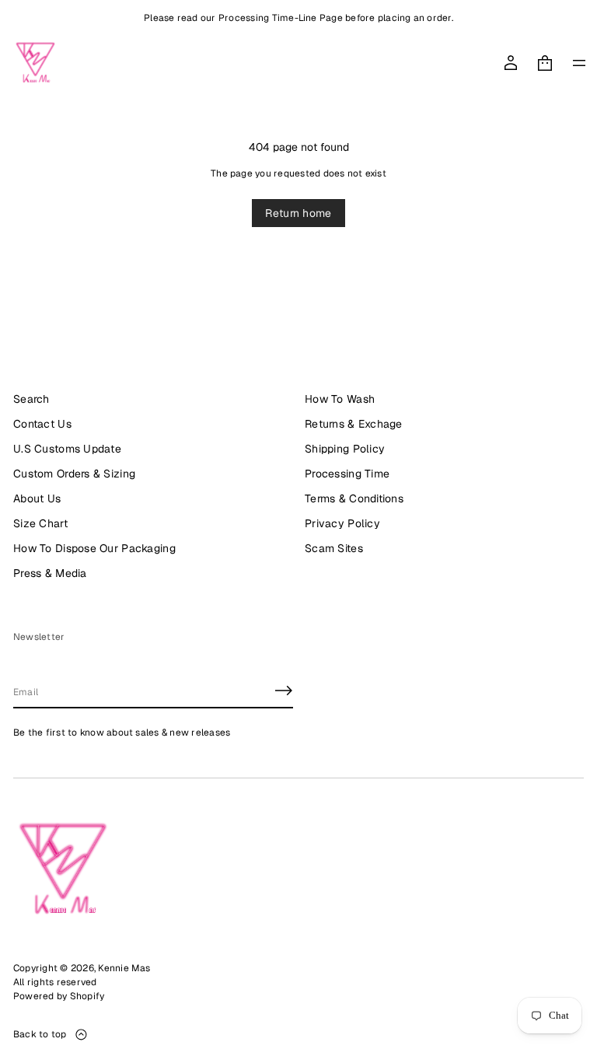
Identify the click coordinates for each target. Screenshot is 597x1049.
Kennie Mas (124, 968)
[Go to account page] (511, 63)
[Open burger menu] (579, 63)
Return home (298, 213)
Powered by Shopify (58, 996)
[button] (545, 63)
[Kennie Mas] (35, 63)
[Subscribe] (283, 690)
